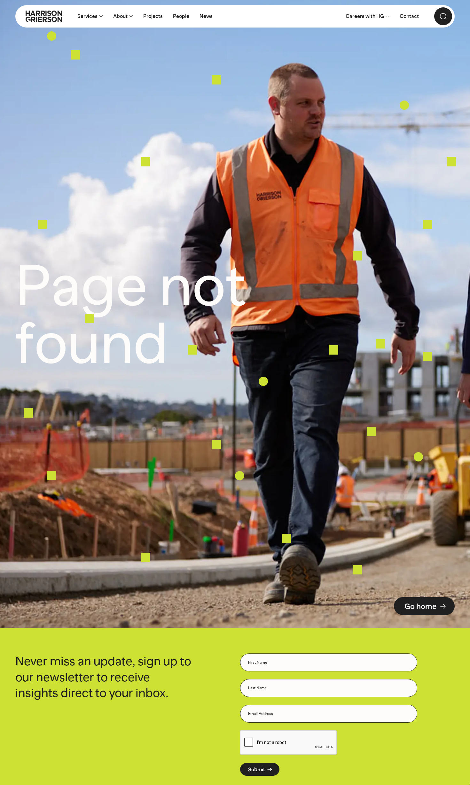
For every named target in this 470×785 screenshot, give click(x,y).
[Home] (38, 16)
